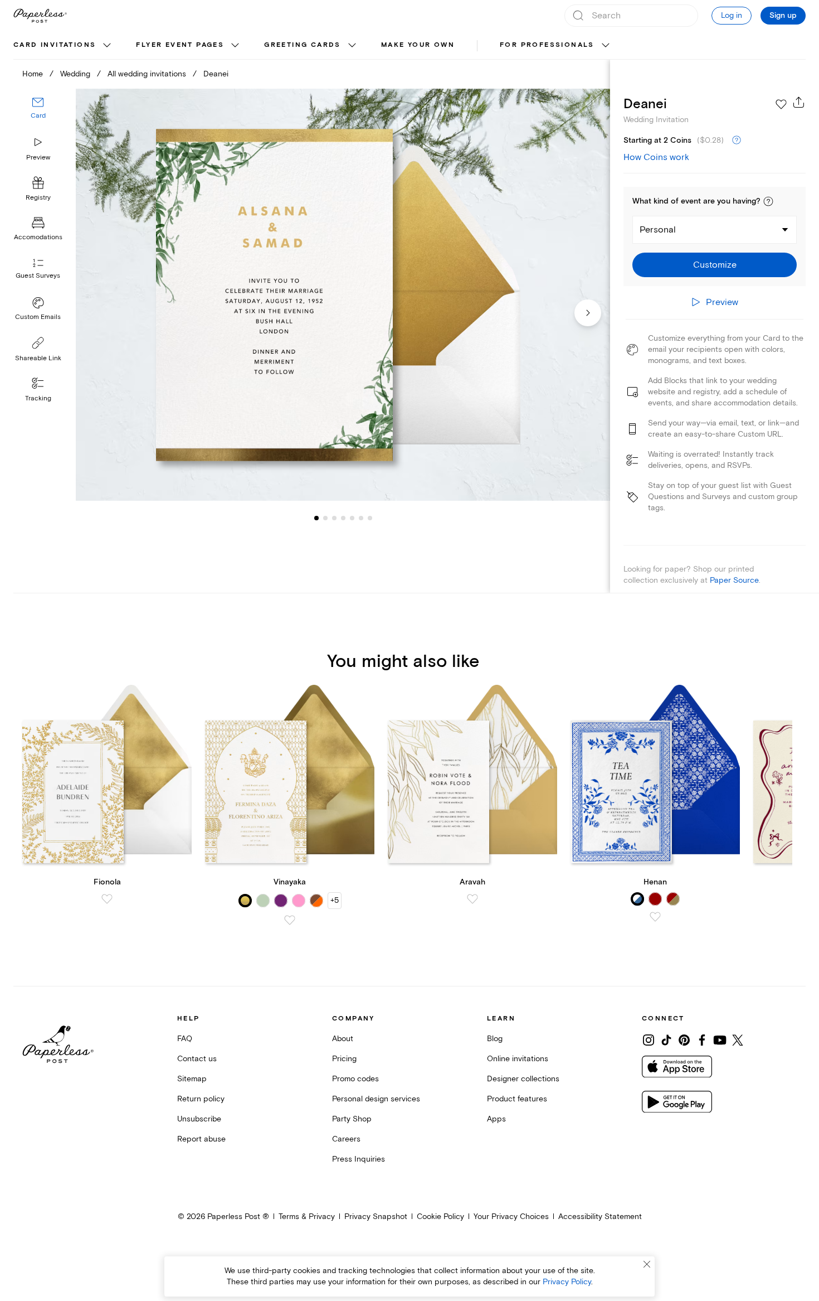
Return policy (201, 1099)
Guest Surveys (38, 276)
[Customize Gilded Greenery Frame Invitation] (343, 295)
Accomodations (38, 237)
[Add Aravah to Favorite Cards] (472, 899)
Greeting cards (302, 45)
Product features (517, 1099)
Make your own (418, 45)
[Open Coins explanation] (737, 140)
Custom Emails (38, 317)
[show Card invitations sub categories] (107, 45)
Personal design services (376, 1099)
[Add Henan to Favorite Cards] (655, 916)
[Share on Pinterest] (684, 1040)
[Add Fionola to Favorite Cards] (107, 899)
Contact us (197, 1058)
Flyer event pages (180, 45)
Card (38, 116)
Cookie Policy (440, 1216)
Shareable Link (38, 358)
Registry (38, 198)
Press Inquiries (358, 1159)
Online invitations (517, 1058)
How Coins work (656, 157)
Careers (346, 1139)
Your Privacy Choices (511, 1216)
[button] (768, 201)
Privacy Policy (567, 1282)
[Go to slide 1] (316, 517)
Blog (495, 1038)
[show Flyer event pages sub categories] (235, 45)
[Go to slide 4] (334, 517)
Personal (658, 229)
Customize (715, 264)
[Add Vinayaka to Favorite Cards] (289, 920)
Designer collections (523, 1079)
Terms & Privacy (307, 1216)
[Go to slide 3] (325, 517)
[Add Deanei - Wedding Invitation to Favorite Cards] (781, 104)
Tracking (38, 398)
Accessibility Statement (600, 1216)
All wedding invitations (147, 74)
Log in (731, 15)
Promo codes (355, 1079)
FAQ (184, 1038)
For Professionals (547, 45)
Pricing (344, 1058)
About (342, 1038)
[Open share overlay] (799, 102)
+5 (334, 900)
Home (32, 74)
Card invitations (54, 45)
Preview (38, 157)
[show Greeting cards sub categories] (352, 45)
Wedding (75, 74)
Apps (496, 1119)
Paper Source (734, 580)
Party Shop (352, 1119)
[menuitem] (63, 45)
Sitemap (192, 1079)
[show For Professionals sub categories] (605, 45)
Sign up (783, 16)
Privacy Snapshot (375, 1216)
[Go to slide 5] (343, 517)
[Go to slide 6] (352, 517)
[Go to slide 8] (370, 517)
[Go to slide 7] (361, 517)
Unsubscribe (199, 1119)
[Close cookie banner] (647, 1264)
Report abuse (201, 1139)
